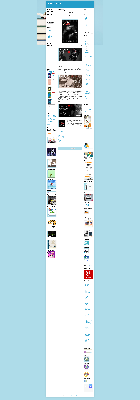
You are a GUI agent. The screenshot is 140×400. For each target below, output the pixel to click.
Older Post (80, 152)
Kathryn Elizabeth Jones (87, 309)
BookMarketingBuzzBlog (87, 292)
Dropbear (51, 80)
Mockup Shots (86, 315)
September (86, 44)
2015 (85, 99)
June (86, 47)
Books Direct (54, 3)
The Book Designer (87, 328)
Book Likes (49, 29)
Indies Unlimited (86, 303)
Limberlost (51, 87)
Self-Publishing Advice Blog (88, 323)
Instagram (49, 34)
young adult (86, 30)
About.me (49, 28)
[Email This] (71, 148)
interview (86, 22)
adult (85, 16)
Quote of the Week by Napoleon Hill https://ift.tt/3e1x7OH (51, 121)
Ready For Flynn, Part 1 (73, 45)
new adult (86, 24)
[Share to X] (73, 148)
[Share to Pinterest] (74, 148)
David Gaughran (86, 298)
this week (86, 29)
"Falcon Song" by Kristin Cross (88, 92)
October (86, 43)
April (85, 49)
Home (70, 152)
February (86, 51)
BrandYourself (49, 31)
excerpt (85, 19)
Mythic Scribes (86, 316)
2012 (85, 102)
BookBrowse (86, 290)
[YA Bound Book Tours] (51, 258)
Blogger (76, 395)
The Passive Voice (87, 333)
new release (86, 25)
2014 (85, 100)
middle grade (86, 23)
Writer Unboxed (86, 340)
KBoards (85, 310)
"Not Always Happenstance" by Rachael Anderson (88, 93)
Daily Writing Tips (86, 297)
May (85, 48)
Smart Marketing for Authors (88, 326)
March (86, 50)
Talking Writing (86, 327)
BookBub (86, 291)
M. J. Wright (86, 313)
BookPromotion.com (87, 293)
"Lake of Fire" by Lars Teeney (88, 111)
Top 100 (85, 12)
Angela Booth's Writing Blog (88, 283)
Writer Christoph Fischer (87, 339)
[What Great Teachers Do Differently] (49, 78)
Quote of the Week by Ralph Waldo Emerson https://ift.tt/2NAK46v (52, 116)
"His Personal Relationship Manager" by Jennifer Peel (88, 75)
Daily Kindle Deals (87, 296)
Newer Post (60, 152)
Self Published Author (87, 321)
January (86, 98)
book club (86, 17)
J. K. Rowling (86, 387)
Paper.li (49, 37)
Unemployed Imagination (87, 334)
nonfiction (86, 26)
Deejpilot (71, 395)
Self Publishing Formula (87, 322)
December (86, 41)
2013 (85, 101)
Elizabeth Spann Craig (87, 299)
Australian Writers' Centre (87, 284)
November (86, 42)
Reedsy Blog (86, 319)
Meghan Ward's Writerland (88, 314)
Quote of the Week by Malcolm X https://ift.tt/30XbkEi (52, 118)
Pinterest (49, 38)
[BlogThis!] (72, 148)
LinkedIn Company (50, 36)
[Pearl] (49, 97)
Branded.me (49, 30)
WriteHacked (86, 338)
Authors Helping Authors (87, 286)
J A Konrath (86, 305)
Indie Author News (87, 302)
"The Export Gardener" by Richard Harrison (88, 69)
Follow (48, 12)
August (86, 45)
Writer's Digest (86, 342)
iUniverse (86, 304)
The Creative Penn (87, 329)
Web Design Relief (87, 335)
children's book (86, 18)
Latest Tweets (49, 124)
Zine (48, 41)
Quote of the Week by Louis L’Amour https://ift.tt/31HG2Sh (51, 115)
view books (91, 353)
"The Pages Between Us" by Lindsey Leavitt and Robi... (88, 72)
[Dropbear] (49, 84)
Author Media (86, 285)
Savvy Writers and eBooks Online (88, 320)
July (85, 46)
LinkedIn (49, 35)
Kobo (59, 135)
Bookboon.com (86, 289)
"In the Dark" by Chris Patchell (88, 58)
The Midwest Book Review (88, 332)
